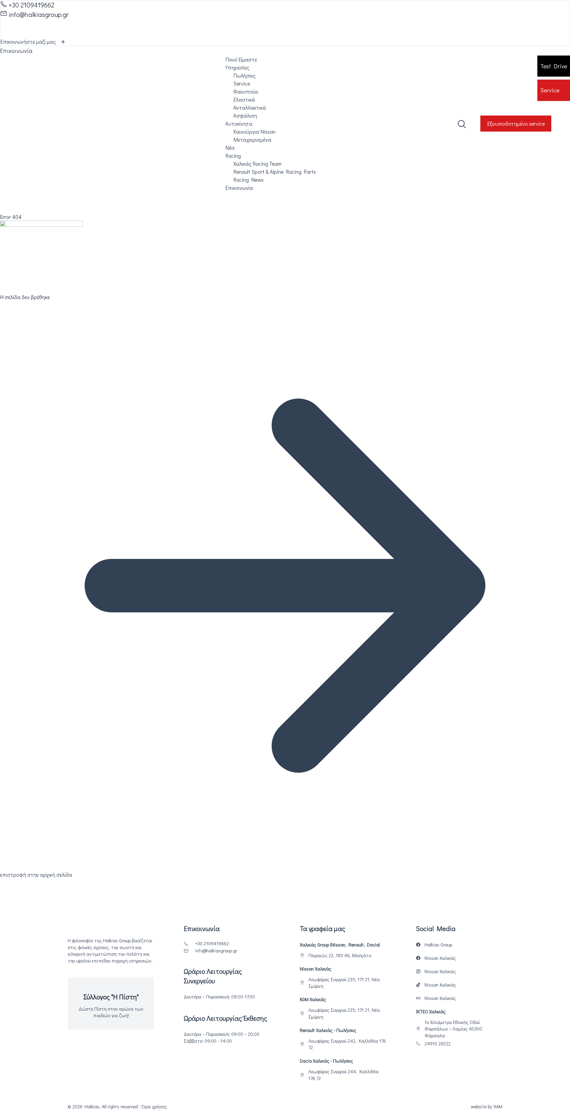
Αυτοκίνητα (238, 123)
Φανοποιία (245, 91)
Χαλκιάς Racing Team (257, 163)
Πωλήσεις (244, 75)
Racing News (248, 179)
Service (549, 90)
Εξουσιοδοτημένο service (516, 123)
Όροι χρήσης (154, 1106)
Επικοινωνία (239, 187)
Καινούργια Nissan (254, 131)
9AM (497, 1106)
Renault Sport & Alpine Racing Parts (274, 171)
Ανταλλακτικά (249, 107)
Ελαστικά (244, 99)
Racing (233, 155)
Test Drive (553, 66)
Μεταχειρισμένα (252, 139)
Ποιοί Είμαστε (241, 59)
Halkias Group (438, 945)
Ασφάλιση (245, 115)
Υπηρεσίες (237, 67)
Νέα (230, 147)
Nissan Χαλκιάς (440, 958)
